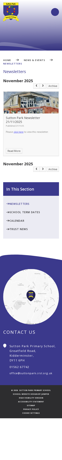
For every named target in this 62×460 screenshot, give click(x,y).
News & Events (34, 60)
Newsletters (12, 63)
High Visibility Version (31, 398)
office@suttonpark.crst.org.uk (31, 373)
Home (7, 60)
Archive (52, 86)
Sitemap (31, 405)
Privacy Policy (31, 409)
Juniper (45, 394)
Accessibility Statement (31, 402)
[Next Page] (43, 86)
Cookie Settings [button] (31, 413)
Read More (14, 151)
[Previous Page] (36, 86)
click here (19, 131)
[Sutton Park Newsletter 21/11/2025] (31, 102)
